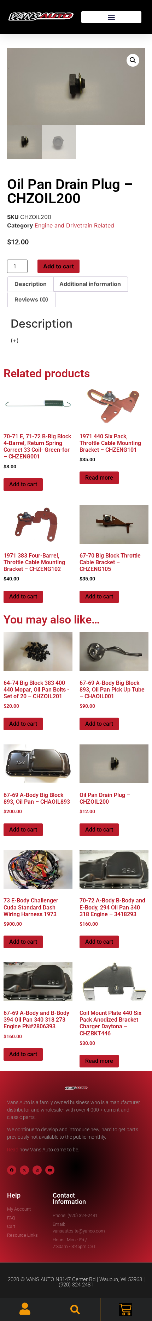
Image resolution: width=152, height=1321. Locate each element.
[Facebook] (11, 1170)
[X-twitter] (24, 1170)
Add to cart (58, 266)
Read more (99, 477)
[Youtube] (49, 1170)
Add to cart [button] (23, 484)
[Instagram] (37, 1170)
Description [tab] (30, 283)
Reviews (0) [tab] (31, 299)
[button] (111, 17)
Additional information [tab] (90, 283)
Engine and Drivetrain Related (74, 225)
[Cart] (125, 1309)
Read (12, 1149)
